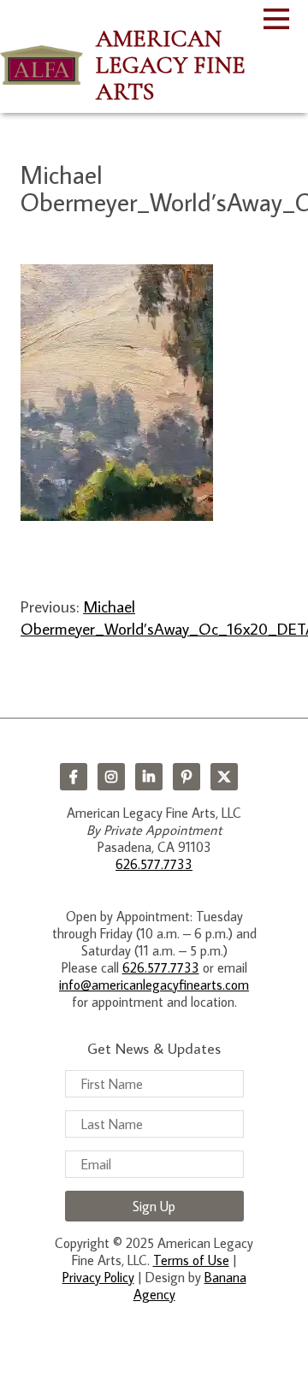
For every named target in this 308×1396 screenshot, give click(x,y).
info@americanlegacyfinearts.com (154, 984)
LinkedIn (149, 776)
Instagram (111, 776)
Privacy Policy (98, 1277)
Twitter (224, 776)
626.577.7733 (154, 863)
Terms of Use (191, 1260)
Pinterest (186, 776)
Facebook (73, 776)
